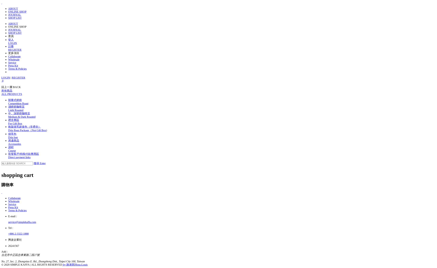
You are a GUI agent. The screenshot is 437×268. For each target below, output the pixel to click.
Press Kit (13, 65)
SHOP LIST (15, 17)
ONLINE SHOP (17, 11)
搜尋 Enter (40, 163)
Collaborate (14, 56)
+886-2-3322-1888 (18, 233)
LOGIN (5, 77)
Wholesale (13, 59)
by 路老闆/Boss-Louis (75, 264)
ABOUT (13, 8)
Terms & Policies (17, 68)
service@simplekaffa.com (22, 222)
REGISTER (18, 77)
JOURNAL (14, 14)
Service (12, 62)
